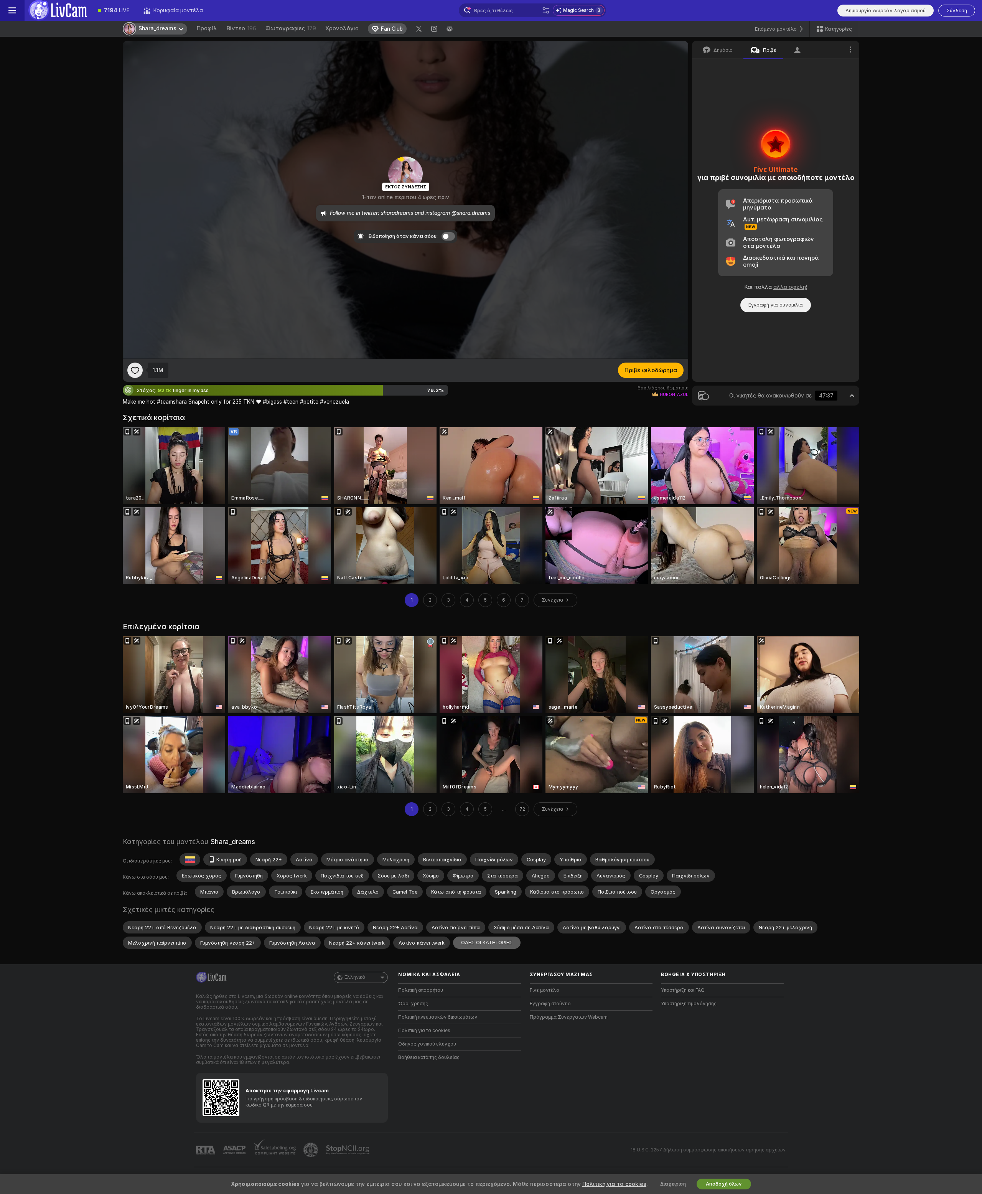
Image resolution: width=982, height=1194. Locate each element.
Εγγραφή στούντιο (550, 1003)
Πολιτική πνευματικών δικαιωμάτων (437, 1017)
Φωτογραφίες (290, 28)
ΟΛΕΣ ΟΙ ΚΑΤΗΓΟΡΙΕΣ (486, 942)
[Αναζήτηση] (545, 10)
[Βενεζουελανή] (190, 859)
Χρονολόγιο (342, 28)
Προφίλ (206, 28)
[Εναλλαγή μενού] (12, 10)
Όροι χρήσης (413, 1003)
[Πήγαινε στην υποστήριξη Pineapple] (311, 1150)
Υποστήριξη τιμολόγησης (689, 1003)
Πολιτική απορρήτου (420, 990)
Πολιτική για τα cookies (424, 1030)
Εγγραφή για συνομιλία (775, 305)
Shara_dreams (232, 842)
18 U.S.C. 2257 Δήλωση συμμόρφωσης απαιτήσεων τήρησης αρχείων (708, 1150)
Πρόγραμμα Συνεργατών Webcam (569, 1017)
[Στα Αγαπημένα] (135, 370)
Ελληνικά (354, 977)
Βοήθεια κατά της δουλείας (429, 1057)
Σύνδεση (956, 10)
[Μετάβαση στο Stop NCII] (348, 1149)
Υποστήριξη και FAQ (683, 990)
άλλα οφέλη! (790, 287)
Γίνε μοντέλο (544, 990)
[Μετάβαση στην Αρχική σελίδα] (58, 10)
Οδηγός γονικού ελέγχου (427, 1044)
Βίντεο (241, 28)
